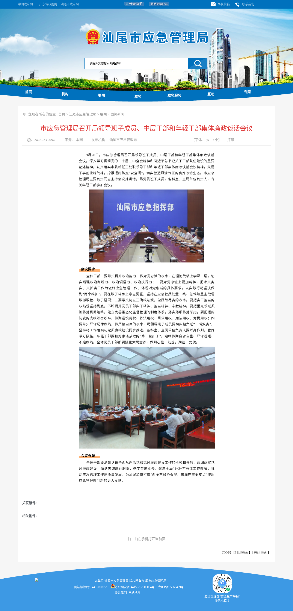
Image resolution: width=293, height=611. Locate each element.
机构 (65, 94)
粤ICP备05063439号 (171, 587)
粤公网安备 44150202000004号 (135, 587)
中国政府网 (25, 4)
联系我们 (248, 4)
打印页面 (242, 552)
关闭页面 (260, 552)
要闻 (101, 95)
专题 (247, 92)
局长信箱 (224, 4)
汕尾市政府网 (70, 4)
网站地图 (134, 592)
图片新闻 (117, 114)
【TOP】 (226, 552)
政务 (137, 96)
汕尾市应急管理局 (82, 114)
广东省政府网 (48, 4)
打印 (230, 140)
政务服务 (174, 95)
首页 (28, 92)
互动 (210, 94)
